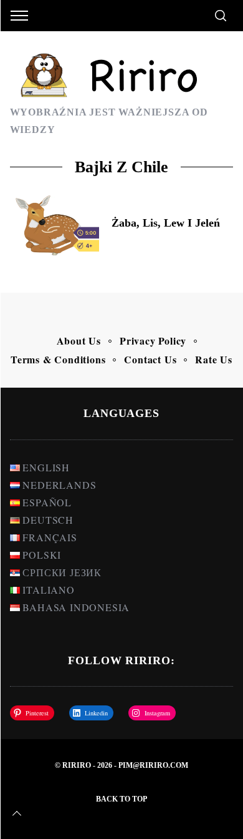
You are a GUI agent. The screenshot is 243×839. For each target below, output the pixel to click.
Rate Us (213, 359)
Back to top (121, 799)
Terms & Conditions (58, 359)
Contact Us (150, 359)
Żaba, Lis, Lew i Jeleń (166, 223)
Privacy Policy (153, 340)
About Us (79, 340)
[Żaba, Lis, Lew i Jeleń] (55, 225)
